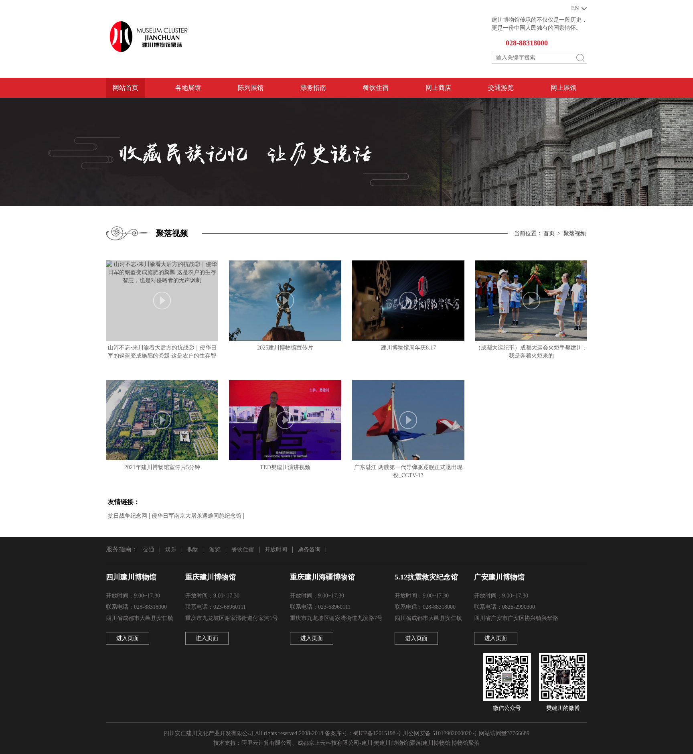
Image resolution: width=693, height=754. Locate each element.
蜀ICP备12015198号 (377, 733)
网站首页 (125, 87)
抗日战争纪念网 (127, 516)
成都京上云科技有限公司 (328, 743)
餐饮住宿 (376, 87)
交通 (148, 550)
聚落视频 (574, 233)
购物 (193, 550)
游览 (215, 550)
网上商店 (438, 87)
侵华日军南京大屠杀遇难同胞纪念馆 (196, 516)
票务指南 (313, 87)
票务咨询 (309, 550)
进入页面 (127, 638)
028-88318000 (527, 43)
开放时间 (276, 550)
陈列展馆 (250, 87)
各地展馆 (188, 87)
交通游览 (501, 87)
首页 (549, 233)
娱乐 (170, 550)
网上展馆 (563, 87)
